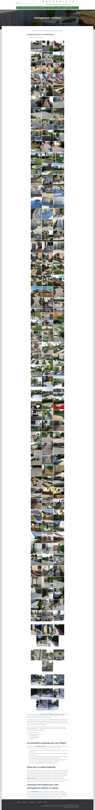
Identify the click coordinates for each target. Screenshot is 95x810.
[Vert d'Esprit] (19, 3)
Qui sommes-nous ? (24, 802)
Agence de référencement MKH (73, 807)
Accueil (18, 7)
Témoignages (65, 7)
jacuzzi (49, 773)
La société (23, 7)
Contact (70, 7)
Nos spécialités (51, 7)
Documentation (32, 802)
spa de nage (34, 775)
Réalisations (58, 7)
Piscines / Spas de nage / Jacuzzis (32, 7)
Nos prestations (43, 7)
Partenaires (39, 802)
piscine (66, 772)
